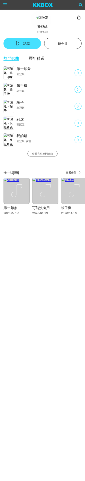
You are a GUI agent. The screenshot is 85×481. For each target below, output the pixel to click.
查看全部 (71, 172)
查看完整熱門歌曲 (42, 153)
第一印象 (24, 68)
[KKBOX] (43, 5)
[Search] (80, 4)
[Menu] (5, 4)
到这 (20, 119)
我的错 (22, 135)
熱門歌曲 (11, 58)
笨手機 (22, 85)
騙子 (20, 102)
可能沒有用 (41, 207)
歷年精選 (36, 58)
